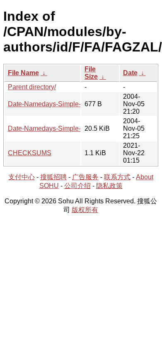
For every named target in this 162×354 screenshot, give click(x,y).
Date (130, 72)
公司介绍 (77, 185)
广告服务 (85, 177)
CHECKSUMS (29, 152)
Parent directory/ (32, 86)
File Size (91, 73)
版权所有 (85, 209)
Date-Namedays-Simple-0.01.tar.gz (59, 128)
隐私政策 (109, 185)
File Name (23, 72)
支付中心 (21, 177)
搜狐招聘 (53, 177)
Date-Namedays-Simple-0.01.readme (63, 103)
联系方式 (117, 177)
